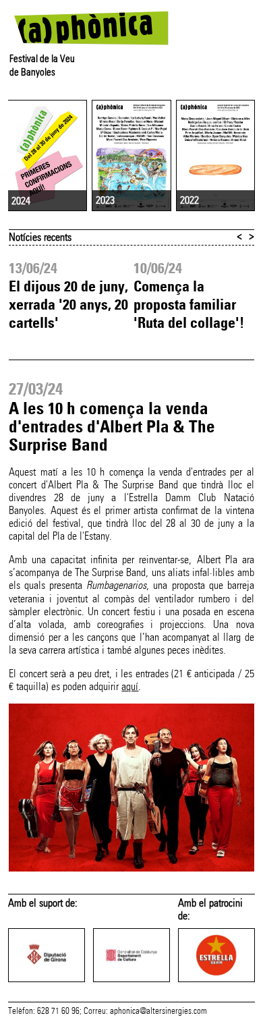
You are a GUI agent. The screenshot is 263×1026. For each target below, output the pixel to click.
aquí (129, 686)
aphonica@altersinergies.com (158, 1011)
